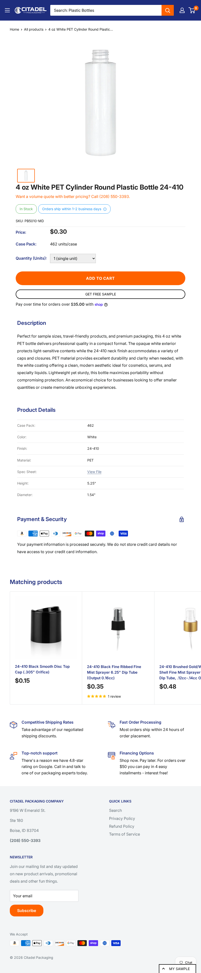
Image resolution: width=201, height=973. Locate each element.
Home (14, 29)
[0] (192, 10)
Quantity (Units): (31, 258)
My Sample (179, 969)
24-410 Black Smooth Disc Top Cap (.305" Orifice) (42, 669)
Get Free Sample (100, 294)
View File (94, 472)
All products (33, 29)
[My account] (182, 10)
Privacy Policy (122, 818)
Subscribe (26, 910)
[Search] (168, 10)
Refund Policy (121, 826)
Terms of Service (124, 834)
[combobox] (106, 10)
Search (115, 810)
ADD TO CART (100, 278)
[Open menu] (7, 10)
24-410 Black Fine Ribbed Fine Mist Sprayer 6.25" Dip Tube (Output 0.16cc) (114, 672)
